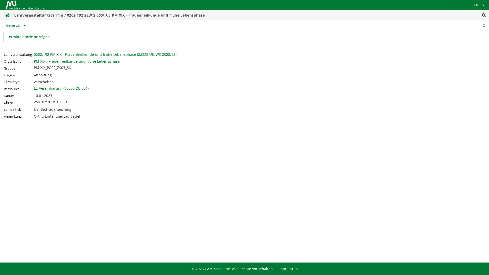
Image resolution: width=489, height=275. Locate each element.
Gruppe (9, 68)
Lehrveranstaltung (18, 54)
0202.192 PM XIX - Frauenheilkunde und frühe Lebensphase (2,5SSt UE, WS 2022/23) (105, 54)
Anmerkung (13, 116)
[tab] (17, 25)
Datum (9, 96)
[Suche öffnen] (484, 15)
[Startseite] (25, 5)
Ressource (11, 89)
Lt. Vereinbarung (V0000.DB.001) (61, 88)
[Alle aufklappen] (484, 25)
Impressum (288, 268)
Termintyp (12, 82)
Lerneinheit (12, 109)
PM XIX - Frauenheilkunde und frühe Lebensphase (77, 61)
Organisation (13, 61)
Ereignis (10, 75)
